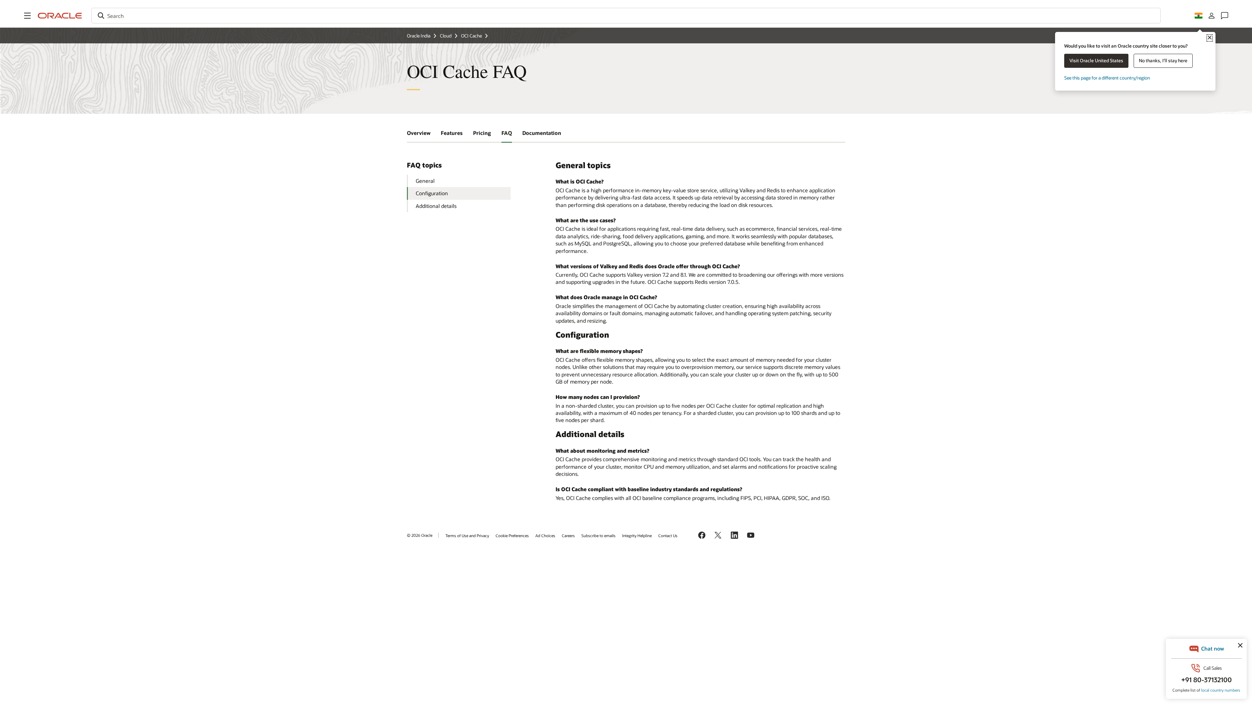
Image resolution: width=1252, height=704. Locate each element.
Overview (418, 132)
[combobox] (626, 15)
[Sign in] (1211, 16)
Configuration (432, 193)
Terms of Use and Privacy (467, 535)
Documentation (541, 132)
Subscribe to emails (598, 535)
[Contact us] (1225, 16)
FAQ (506, 132)
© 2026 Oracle (419, 535)
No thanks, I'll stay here (1163, 60)
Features (452, 132)
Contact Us (668, 535)
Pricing (482, 132)
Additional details (436, 205)
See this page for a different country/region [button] (1107, 78)
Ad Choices (545, 535)
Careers (568, 535)
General (425, 180)
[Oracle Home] (60, 15)
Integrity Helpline (637, 535)
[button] (27, 16)
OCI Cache (471, 36)
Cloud (446, 36)
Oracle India (418, 36)
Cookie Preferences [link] (512, 535)
